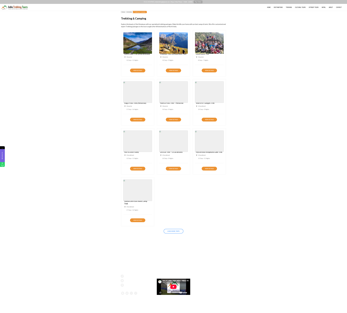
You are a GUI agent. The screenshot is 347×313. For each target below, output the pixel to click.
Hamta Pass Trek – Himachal (171, 103)
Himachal (129, 57)
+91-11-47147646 (131, 276)
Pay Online (198, 2)
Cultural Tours (300, 7)
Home (269, 7)
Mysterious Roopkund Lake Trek (209, 152)
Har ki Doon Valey (131, 152)
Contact (339, 7)
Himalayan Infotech (197, 310)
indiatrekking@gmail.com (134, 281)
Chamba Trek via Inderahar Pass (173, 54)
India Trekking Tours (163, 310)
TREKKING (289, 7)
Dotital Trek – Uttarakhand (171, 152)
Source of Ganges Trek (205, 103)
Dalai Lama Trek (202, 54)
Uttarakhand (202, 106)
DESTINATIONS (278, 7)
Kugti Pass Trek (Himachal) (135, 103)
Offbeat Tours (314, 7)
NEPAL (324, 7)
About (331, 7)
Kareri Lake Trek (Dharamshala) (137, 54)
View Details (137, 70)
